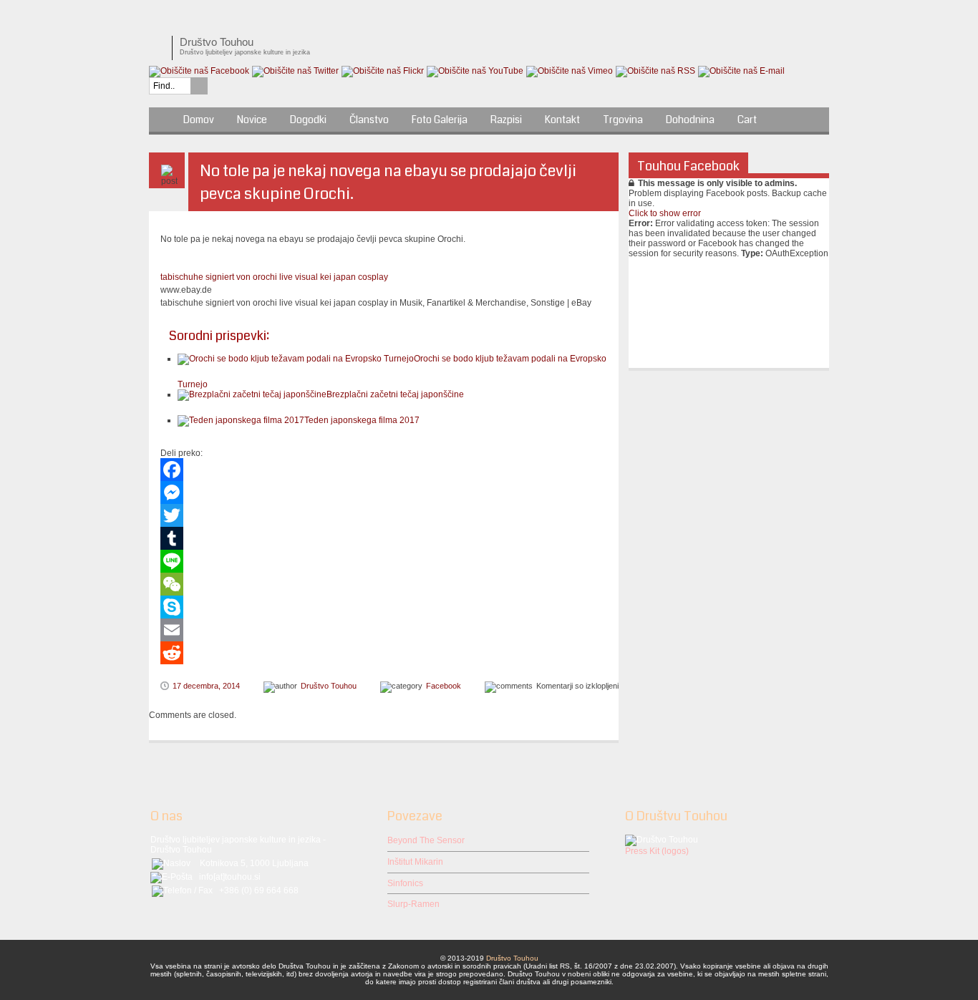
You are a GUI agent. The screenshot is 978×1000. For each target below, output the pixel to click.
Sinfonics (405, 883)
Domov (198, 119)
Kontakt (562, 119)
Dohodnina (690, 119)
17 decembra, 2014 (206, 685)
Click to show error (665, 213)
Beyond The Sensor (426, 840)
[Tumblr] (383, 538)
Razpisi (506, 119)
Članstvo (369, 119)
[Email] (383, 629)
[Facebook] (383, 469)
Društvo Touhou (329, 685)
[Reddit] (383, 652)
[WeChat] (383, 584)
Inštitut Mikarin (415, 862)
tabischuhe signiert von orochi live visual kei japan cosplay (274, 277)
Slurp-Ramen (413, 904)
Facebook (443, 685)
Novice (252, 119)
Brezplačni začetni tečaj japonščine (395, 394)
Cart (747, 119)
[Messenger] (383, 492)
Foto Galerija (440, 119)
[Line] (383, 561)
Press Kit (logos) (657, 851)
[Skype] (383, 607)
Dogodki (308, 119)
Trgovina (623, 119)
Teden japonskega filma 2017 (362, 420)
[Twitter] (383, 515)
